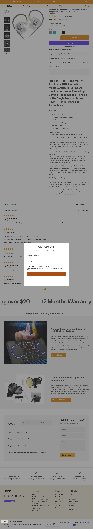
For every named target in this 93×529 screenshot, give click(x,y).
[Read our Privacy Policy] (65, 269)
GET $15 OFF (46, 274)
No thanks (46, 280)
